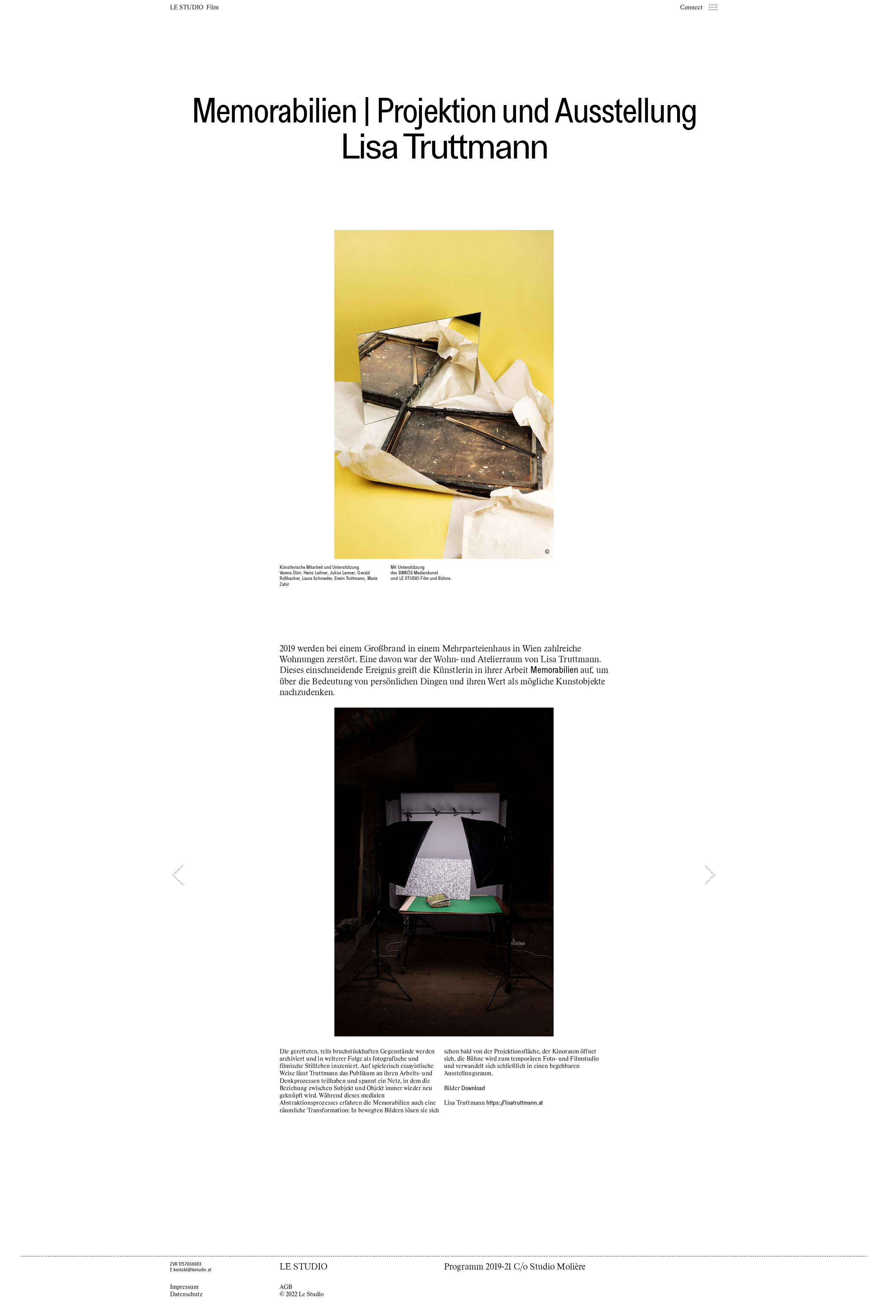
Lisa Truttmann (444, 146)
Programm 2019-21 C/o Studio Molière (515, 1265)
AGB (286, 1286)
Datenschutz (186, 1293)
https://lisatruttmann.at (514, 1102)
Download (473, 1088)
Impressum (184, 1286)
